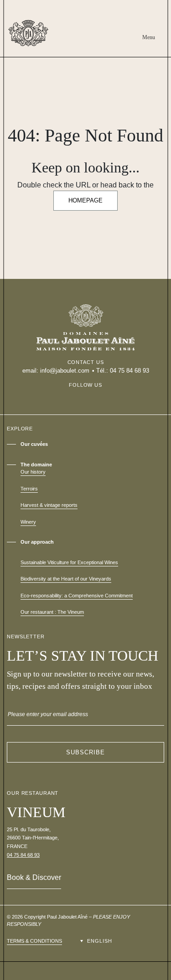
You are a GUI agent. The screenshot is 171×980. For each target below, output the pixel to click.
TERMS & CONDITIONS (34, 941)
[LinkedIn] (98, 394)
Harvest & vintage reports (49, 505)
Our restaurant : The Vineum (52, 612)
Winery (28, 522)
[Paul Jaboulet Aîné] (28, 33)
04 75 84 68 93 (129, 370)
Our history (33, 472)
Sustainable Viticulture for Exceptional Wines (69, 562)
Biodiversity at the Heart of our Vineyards (66, 578)
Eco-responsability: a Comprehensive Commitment (77, 595)
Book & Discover (34, 877)
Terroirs (29, 488)
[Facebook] (73, 394)
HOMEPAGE (85, 200)
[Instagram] (86, 394)
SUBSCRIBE (85, 752)
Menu (148, 37)
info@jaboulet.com (64, 370)
